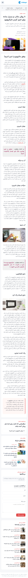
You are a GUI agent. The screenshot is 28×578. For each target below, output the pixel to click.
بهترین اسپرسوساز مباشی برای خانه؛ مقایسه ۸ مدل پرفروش (11, 537)
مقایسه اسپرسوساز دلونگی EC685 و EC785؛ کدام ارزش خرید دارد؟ (13, 565)
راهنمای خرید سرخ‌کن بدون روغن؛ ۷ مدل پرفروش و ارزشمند (12, 558)
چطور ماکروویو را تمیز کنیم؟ (16, 431)
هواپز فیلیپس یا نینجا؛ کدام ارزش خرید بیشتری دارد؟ (12, 551)
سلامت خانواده (10, 8)
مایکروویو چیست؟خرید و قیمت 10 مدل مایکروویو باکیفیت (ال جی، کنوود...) (14, 264)
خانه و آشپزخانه (19, 8)
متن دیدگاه (23, 501)
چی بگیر (8, 576)
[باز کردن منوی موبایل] (2, 2)
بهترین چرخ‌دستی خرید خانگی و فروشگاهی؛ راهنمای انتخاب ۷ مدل (11, 530)
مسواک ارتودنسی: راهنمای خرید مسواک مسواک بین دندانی (10, 447)
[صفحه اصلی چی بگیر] (23, 2)
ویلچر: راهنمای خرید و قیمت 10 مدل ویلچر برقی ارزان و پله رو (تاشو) (10, 455)
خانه (26, 8)
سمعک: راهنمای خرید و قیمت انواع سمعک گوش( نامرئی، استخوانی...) (10, 464)
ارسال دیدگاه (21, 515)
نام (24, 490)
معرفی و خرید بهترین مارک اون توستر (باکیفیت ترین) (14, 151)
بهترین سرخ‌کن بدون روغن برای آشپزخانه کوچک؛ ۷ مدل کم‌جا (12, 544)
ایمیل (24, 496)
